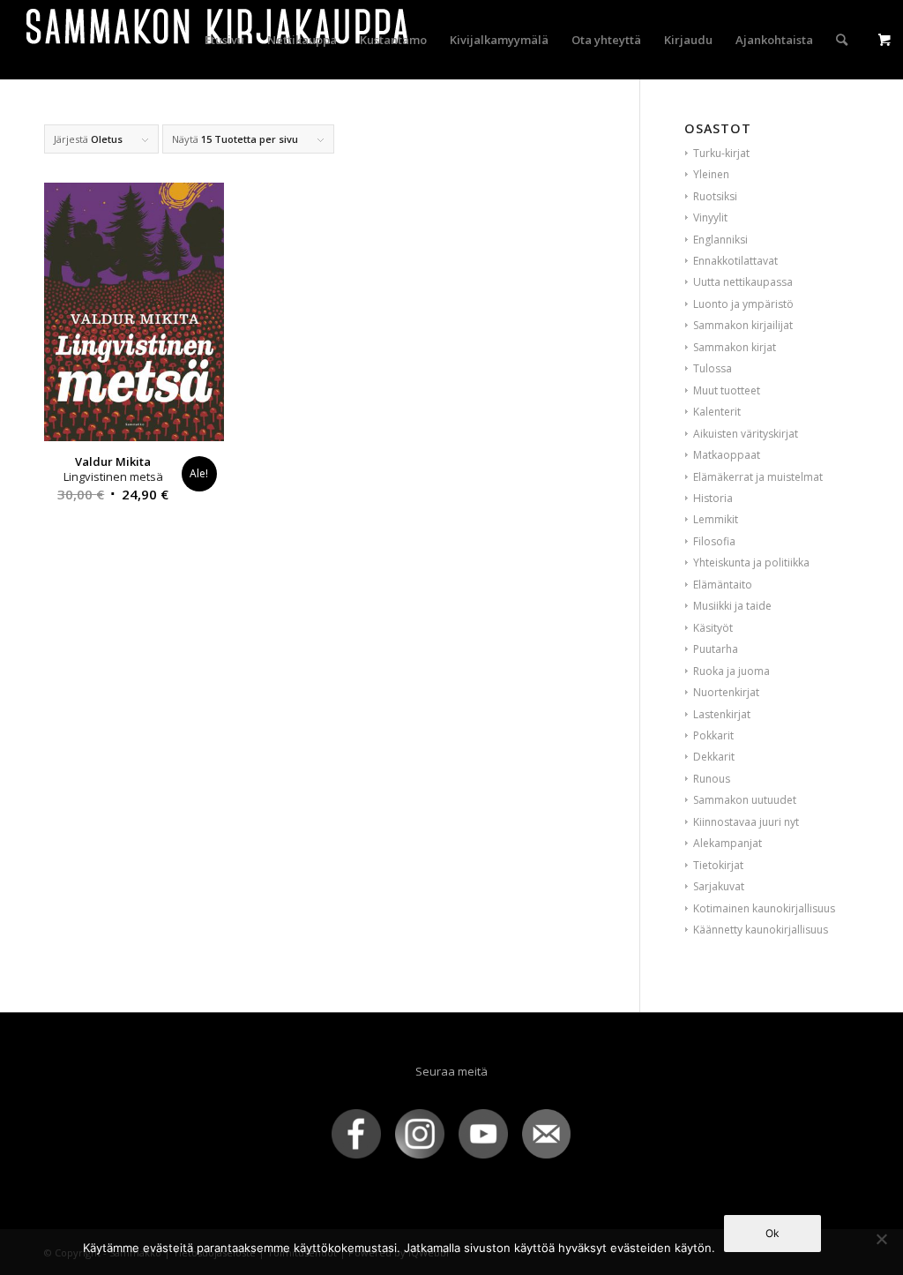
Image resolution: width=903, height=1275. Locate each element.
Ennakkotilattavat (735, 260)
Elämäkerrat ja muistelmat (758, 476)
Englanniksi (720, 239)
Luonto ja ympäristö (743, 303)
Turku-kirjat (721, 153)
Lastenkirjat (721, 714)
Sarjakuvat (718, 886)
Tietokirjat (718, 865)
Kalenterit (717, 411)
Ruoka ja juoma (731, 671)
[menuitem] (224, 39)
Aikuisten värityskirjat (745, 433)
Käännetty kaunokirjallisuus (760, 929)
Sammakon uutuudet (744, 799)
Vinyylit (710, 217)
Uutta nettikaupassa (743, 281)
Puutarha (715, 648)
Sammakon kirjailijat (743, 325)
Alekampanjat (727, 843)
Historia (713, 498)
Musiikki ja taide (732, 605)
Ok (772, 1233)
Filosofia (714, 541)
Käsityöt (713, 627)
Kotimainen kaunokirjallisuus (764, 908)
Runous (711, 778)
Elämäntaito (722, 584)
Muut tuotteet (726, 390)
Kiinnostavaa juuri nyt (746, 821)
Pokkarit (713, 735)
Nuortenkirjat (726, 692)
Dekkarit (714, 756)
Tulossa (712, 368)
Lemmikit (715, 519)
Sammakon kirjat (734, 347)
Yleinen (711, 174)
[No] (881, 1239)
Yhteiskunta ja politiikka (751, 562)
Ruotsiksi (715, 196)
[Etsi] (842, 39)
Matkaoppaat (726, 454)
